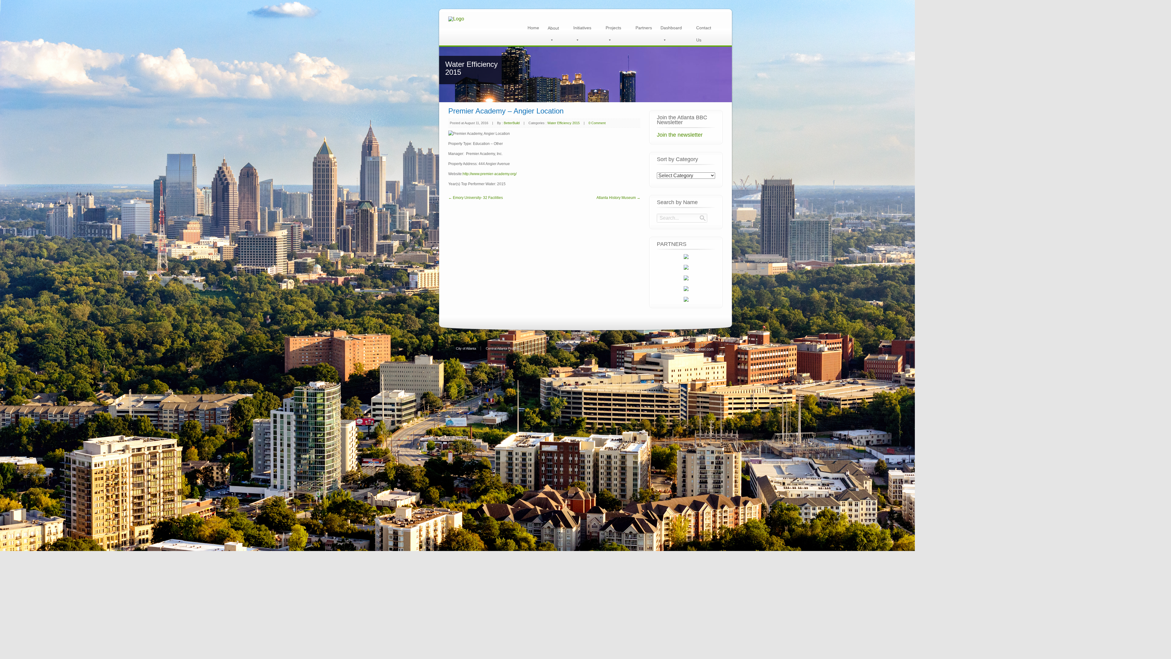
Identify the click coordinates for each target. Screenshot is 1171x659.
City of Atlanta (466, 348)
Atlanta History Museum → (618, 198)
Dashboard (671, 27)
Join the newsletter (680, 135)
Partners (644, 27)
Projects (613, 27)
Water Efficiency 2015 (563, 123)
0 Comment (597, 123)
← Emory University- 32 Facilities (475, 198)
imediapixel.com (700, 349)
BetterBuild (512, 123)
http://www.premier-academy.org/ (490, 174)
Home (533, 27)
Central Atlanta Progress (504, 348)
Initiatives (582, 27)
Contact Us (703, 29)
